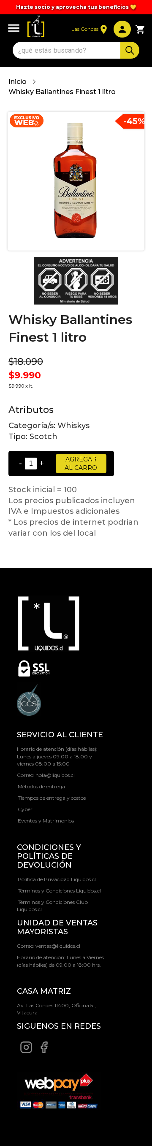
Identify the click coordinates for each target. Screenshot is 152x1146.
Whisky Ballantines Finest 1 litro (62, 92)
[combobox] (67, 50)
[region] (76, 7)
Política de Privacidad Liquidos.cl (57, 879)
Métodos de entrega (41, 786)
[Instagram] (26, 1052)
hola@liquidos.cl (55, 775)
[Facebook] (44, 1052)
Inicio (17, 82)
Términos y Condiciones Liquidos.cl (59, 890)
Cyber (25, 809)
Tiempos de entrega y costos (52, 798)
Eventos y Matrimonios (46, 820)
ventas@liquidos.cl (57, 946)
